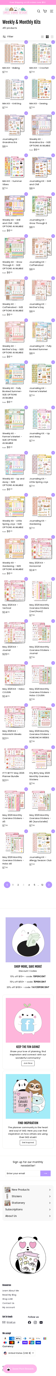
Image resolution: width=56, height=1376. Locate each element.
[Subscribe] (45, 1173)
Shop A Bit (7, 1299)
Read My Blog (9, 1294)
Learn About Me (10, 1290)
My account (8, 1307)
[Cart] (44, 11)
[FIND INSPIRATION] (28, 1096)
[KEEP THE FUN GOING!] (28, 1020)
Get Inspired (28, 1142)
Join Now (28, 1063)
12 (42, 884)
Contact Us (8, 1303)
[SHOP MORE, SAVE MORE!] (28, 939)
